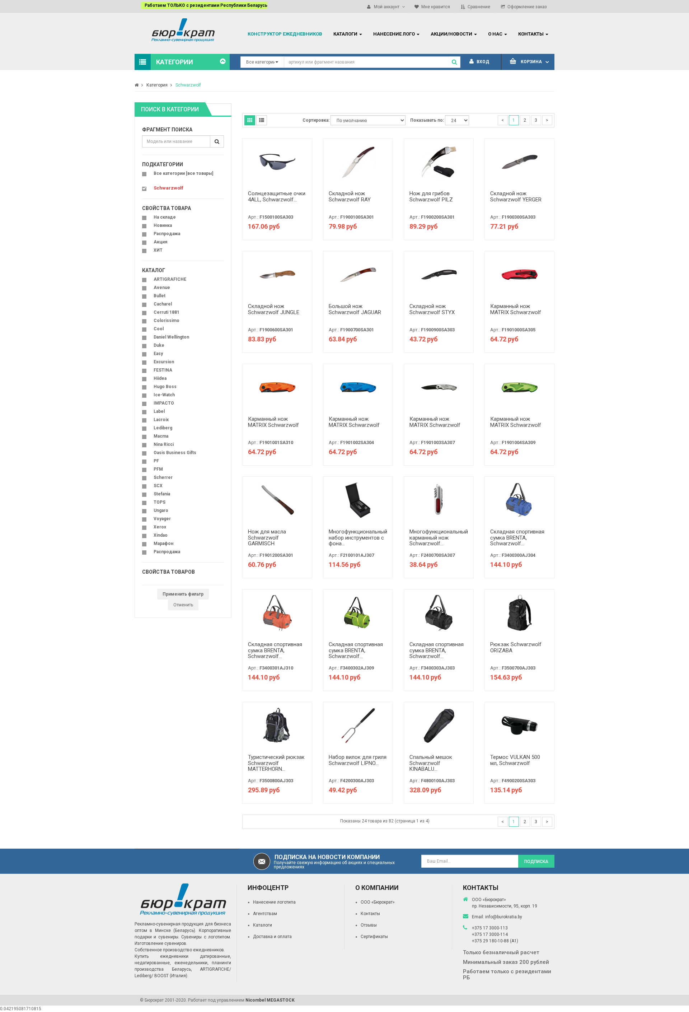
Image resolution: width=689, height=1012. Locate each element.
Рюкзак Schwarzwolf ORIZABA (516, 647)
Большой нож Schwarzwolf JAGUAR (355, 309)
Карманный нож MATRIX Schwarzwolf (515, 309)
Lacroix (161, 419)
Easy (158, 353)
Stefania (162, 493)
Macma (161, 436)
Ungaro (161, 510)
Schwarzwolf (188, 85)
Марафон (163, 543)
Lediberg (163, 427)
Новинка (163, 225)
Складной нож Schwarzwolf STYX (432, 309)
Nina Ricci (164, 444)
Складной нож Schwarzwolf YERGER (516, 196)
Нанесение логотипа (274, 902)
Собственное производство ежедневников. (180, 949)
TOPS (159, 502)
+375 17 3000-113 (490, 928)
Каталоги (262, 925)
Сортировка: (316, 120)
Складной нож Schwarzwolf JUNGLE (273, 309)
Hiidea (160, 378)
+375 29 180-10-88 (491, 940)
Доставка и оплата (272, 936)
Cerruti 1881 (166, 312)
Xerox (160, 527)
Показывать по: (427, 120)
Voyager (162, 518)
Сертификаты (374, 936)
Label (159, 411)
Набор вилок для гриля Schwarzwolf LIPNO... (357, 760)
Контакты (370, 913)
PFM (158, 469)
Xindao (161, 535)
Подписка (536, 861)
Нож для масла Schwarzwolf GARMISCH (267, 537)
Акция (160, 241)
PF (156, 460)
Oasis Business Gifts (175, 452)
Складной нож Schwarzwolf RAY (350, 196)
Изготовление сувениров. (161, 943)
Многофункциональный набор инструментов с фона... (358, 537)
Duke (159, 345)
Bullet (159, 295)
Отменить (183, 604)
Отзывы (369, 925)
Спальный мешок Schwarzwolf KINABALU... (430, 763)
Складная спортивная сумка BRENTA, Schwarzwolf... (517, 537)
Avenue (162, 287)
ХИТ (158, 250)
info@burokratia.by (503, 916)
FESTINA (163, 370)
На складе (165, 217)
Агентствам (265, 913)
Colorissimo (166, 320)
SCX (158, 485)
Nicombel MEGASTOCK (270, 1000)
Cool (159, 328)
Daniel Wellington (171, 337)
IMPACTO (164, 403)
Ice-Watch (164, 394)
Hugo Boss (165, 386)
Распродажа (167, 233)
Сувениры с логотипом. (206, 936)
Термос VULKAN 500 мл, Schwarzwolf (515, 760)
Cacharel (163, 304)
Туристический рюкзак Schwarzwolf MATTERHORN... (276, 763)
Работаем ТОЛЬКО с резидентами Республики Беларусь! (200, 5)
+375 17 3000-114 (490, 934)
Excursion (164, 361)
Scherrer (163, 477)
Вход (482, 61)
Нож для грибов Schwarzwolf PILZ (431, 196)
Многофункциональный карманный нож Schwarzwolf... (438, 537)
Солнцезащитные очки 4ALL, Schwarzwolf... (276, 196)
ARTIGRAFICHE (170, 279)
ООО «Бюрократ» (378, 902)
